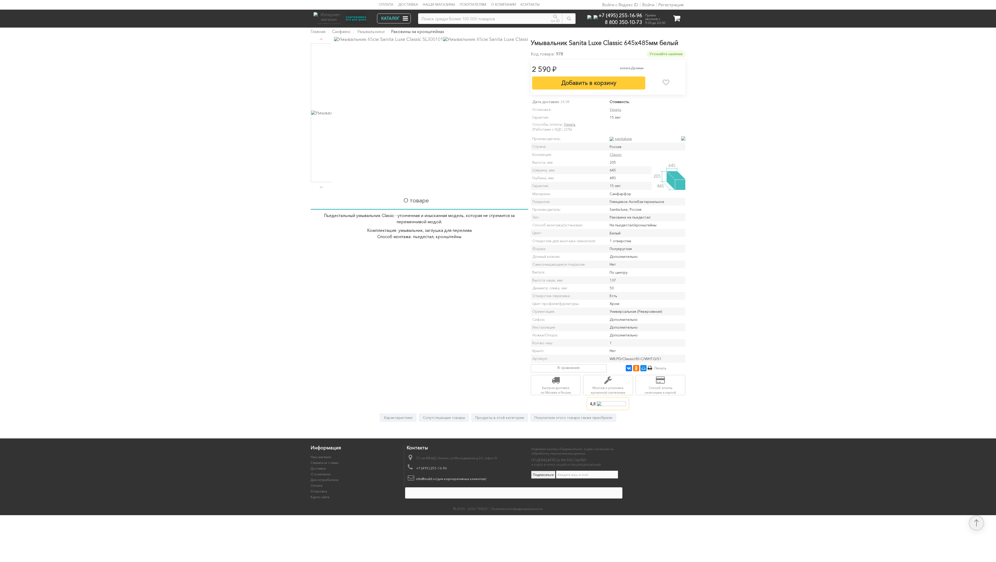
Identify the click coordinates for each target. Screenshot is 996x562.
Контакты (530, 4)
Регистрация (671, 4)
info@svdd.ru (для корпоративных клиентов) (451, 479)
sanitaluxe (623, 138)
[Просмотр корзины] (676, 19)
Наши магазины (439, 4)
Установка (319, 491)
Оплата (386, 4)
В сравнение (569, 367)
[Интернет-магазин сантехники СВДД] (342, 17)
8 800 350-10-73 (623, 22)
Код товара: (543, 54)
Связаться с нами (325, 463)
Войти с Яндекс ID (619, 4)
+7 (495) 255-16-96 (620, 15)
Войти (648, 4)
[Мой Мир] (643, 368)
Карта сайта (320, 497)
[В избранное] (666, 82)
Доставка (408, 4)
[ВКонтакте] (629, 368)
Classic (616, 154)
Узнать (615, 109)
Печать (660, 368)
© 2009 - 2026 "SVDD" (471, 509)
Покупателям (473, 4)
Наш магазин (321, 457)
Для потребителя (325, 480)
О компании (503, 4)
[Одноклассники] (636, 368)
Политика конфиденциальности (517, 509)
